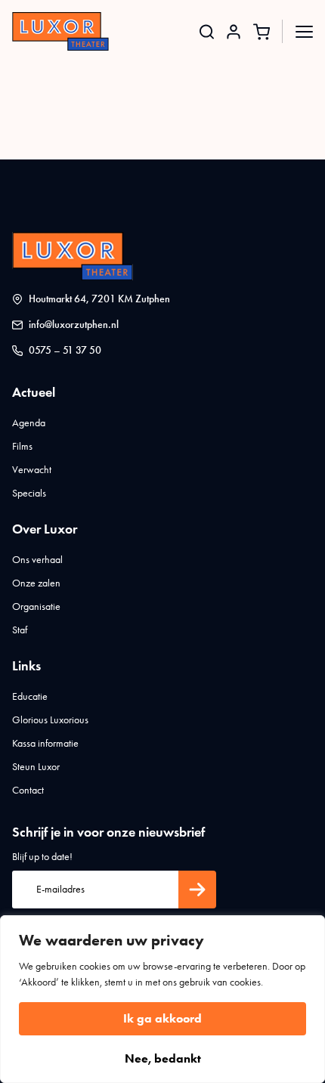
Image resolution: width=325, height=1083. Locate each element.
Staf (19, 629)
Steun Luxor (36, 766)
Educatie (30, 696)
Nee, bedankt (163, 1058)
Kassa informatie (45, 743)
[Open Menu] (304, 31)
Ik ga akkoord (162, 1018)
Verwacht (31, 469)
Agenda (28, 422)
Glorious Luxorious (50, 719)
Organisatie (36, 606)
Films (22, 446)
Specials (29, 493)
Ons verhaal (37, 559)
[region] (162, 999)
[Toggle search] (206, 31)
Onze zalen (36, 583)
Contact (28, 790)
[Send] (197, 889)
